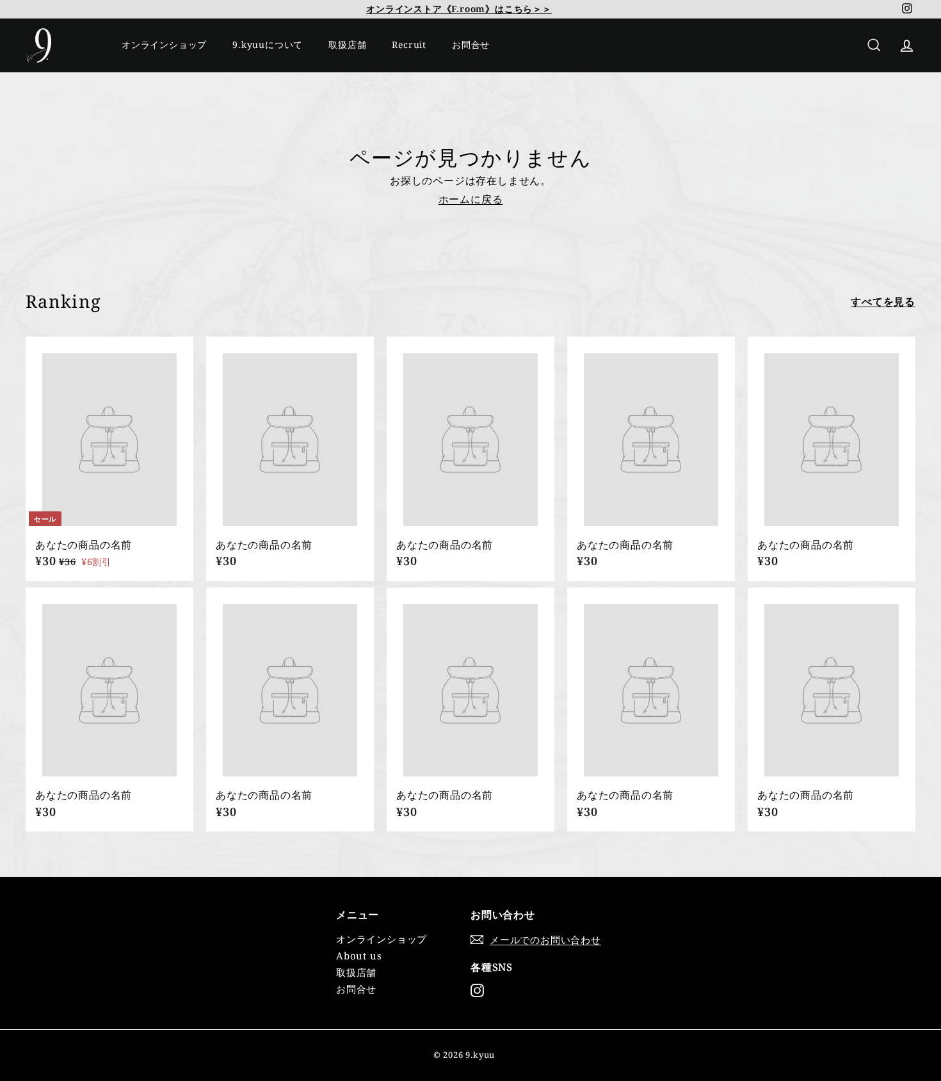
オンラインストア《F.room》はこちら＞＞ (459, 9)
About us (359, 955)
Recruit (409, 44)
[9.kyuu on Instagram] (477, 990)
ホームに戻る (470, 199)
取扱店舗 (347, 44)
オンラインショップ (164, 44)
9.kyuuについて (267, 44)
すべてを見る (883, 302)
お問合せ (471, 44)
